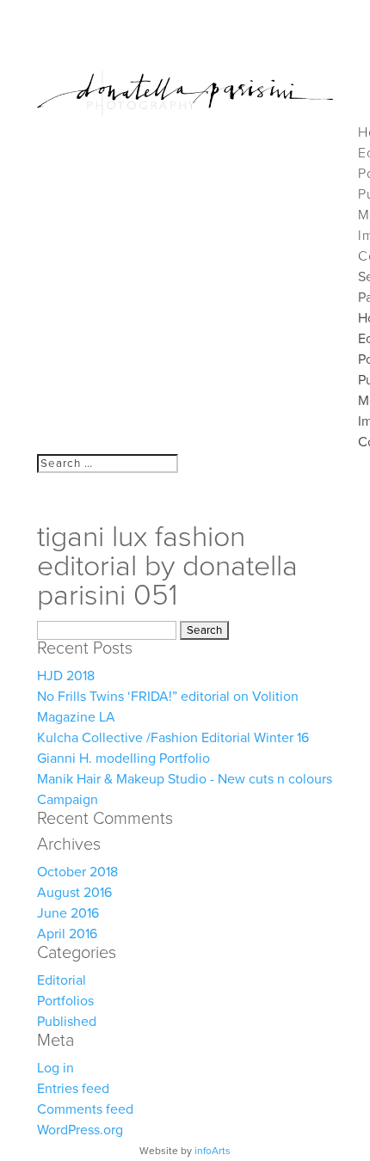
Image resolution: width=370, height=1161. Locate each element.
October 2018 (77, 872)
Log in (55, 1068)
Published (66, 1021)
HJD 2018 (66, 676)
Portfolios (65, 1001)
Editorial (61, 980)
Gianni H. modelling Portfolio (123, 758)
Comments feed (85, 1109)
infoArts (212, 1151)
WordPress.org (80, 1130)
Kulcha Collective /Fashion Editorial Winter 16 (173, 737)
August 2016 (74, 892)
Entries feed (73, 1088)
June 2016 (68, 913)
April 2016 (67, 934)
